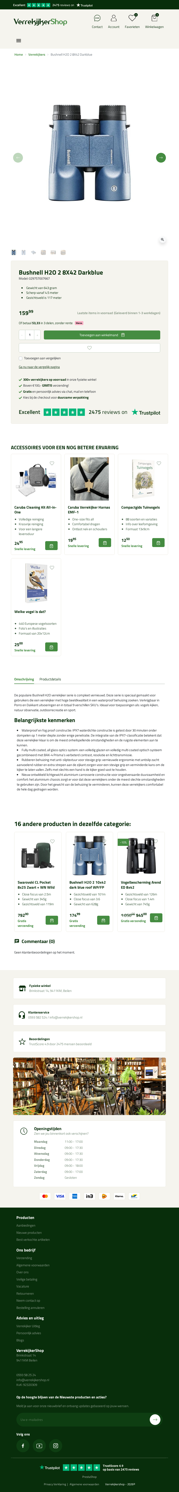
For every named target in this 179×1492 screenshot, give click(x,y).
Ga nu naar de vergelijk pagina (39, 366)
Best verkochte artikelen (33, 1239)
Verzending (24, 1257)
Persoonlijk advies (28, 1332)
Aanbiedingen (25, 1225)
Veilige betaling (26, 1279)
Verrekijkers (36, 54)
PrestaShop (89, 1477)
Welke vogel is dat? (30, 611)
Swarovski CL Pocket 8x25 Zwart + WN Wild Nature (36, 887)
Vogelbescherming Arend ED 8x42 (141, 884)
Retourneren (25, 1293)
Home (18, 54)
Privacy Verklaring (55, 1484)
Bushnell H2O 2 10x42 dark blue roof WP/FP (87, 884)
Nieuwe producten (29, 1232)
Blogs (20, 1340)
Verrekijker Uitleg (28, 1326)
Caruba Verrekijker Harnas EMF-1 (89, 509)
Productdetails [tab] (50, 679)
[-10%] (141, 855)
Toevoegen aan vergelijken (42, 358)
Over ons (22, 1272)
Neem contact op (28, 1300)
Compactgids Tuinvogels (140, 507)
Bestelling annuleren (30, 1307)
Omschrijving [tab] (24, 679)
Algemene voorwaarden (33, 1265)
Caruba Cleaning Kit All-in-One (35, 509)
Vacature (22, 1286)
